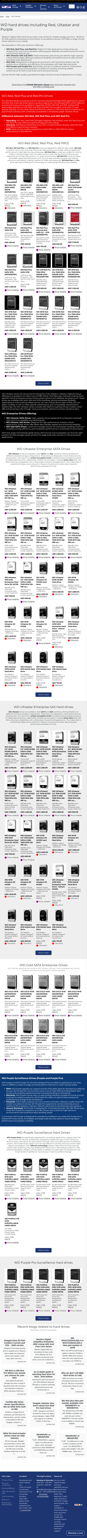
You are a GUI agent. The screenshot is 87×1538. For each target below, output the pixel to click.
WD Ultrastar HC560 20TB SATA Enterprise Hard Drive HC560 (59, 493)
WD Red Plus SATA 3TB (10, 229)
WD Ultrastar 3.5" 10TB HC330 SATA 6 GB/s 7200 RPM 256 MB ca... (43, 537)
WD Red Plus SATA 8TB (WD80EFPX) (58, 230)
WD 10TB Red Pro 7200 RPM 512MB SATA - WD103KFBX (11, 315)
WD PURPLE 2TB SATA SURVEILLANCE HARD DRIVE (75, 1178)
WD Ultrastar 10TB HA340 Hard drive (10, 669)
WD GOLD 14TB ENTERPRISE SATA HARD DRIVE (43, 995)
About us (5, 1500)
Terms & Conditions (6, 1484)
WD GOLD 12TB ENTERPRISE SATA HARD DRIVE (58, 995)
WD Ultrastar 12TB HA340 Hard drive (73, 624)
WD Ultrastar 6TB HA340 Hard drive (43, 669)
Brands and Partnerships (7, 1504)
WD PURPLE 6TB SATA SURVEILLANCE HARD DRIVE (27, 1178)
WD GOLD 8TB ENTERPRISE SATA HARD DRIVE (11, 1039)
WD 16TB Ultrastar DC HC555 (26, 624)
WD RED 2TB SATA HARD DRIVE (26, 187)
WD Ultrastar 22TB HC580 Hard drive (58, 579)
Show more (43, 383)
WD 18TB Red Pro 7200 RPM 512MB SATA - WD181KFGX (42, 315)
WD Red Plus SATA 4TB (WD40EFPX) (26, 230)
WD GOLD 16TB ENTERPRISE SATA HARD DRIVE (27, 995)
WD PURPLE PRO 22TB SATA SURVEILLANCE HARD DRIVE (11, 1288)
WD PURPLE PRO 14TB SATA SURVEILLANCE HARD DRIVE (43, 1288)
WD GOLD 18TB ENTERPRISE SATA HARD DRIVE (11, 995)
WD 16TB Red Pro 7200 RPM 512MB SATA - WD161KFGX (27, 315)
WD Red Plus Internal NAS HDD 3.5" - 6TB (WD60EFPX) (42, 231)
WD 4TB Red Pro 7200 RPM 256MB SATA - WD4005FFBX (43, 273)
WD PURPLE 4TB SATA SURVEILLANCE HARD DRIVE (43, 1178)
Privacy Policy (7, 1480)
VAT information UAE (8, 1492)
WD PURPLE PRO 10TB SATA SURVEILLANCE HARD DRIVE (75, 1288)
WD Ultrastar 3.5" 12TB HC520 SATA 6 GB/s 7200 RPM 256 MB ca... (27, 537)
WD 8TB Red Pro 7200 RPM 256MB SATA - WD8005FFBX (74, 273)
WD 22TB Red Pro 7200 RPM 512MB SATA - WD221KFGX (74, 315)
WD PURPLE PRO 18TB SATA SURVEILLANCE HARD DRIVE (27, 1288)
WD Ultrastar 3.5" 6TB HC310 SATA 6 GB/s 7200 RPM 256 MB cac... (74, 537)
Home (2, 16)
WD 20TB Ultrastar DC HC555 (73, 579)
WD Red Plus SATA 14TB (26, 271)
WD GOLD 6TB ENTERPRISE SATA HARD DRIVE (27, 1039)
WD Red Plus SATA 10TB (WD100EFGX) (74, 230)
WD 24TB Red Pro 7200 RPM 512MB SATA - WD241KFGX (11, 357)
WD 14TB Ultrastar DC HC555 (41, 624)
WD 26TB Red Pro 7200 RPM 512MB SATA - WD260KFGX (27, 357)
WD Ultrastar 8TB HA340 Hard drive (28, 669)
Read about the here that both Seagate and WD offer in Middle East (43, 86)
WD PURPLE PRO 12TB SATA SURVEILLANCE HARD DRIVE (59, 1288)
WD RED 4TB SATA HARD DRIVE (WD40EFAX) (57, 188)
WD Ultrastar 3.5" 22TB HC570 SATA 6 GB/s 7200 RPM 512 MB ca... (43, 493)
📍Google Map (25, 1510)
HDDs (8, 16)
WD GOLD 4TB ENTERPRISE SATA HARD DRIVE (42, 1039)
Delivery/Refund (8, 1488)
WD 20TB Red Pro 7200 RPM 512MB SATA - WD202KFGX (58, 315)
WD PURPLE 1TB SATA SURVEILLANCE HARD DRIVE (12, 1222)
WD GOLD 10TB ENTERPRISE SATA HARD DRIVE (74, 995)
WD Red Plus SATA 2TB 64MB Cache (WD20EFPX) (75, 188)
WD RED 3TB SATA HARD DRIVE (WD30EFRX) (42, 188)
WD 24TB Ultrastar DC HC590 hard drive (41, 580)
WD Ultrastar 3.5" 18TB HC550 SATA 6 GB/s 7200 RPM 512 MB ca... (75, 493)
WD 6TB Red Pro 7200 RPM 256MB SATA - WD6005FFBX (58, 273)
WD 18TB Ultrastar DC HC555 (10, 624)
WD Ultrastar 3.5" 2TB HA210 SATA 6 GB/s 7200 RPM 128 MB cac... (27, 582)
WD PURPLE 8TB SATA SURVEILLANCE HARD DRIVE (11, 1178)
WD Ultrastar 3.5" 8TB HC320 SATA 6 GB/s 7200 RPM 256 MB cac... (58, 537)
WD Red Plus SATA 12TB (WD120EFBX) (11, 272)
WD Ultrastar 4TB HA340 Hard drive (59, 669)
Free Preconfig (8, 1496)
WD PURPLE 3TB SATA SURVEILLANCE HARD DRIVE (59, 1178)
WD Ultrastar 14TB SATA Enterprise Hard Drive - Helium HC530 (59, 626)
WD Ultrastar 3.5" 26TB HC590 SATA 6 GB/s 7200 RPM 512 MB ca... (11, 493)
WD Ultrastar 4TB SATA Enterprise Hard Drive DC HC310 (11, 580)
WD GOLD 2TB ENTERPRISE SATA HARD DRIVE (58, 1039)
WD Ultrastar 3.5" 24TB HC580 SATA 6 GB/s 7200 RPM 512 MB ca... (28, 493)
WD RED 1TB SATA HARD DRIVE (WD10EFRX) (10, 188)
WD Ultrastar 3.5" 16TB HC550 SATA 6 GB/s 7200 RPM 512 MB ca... (12, 537)
